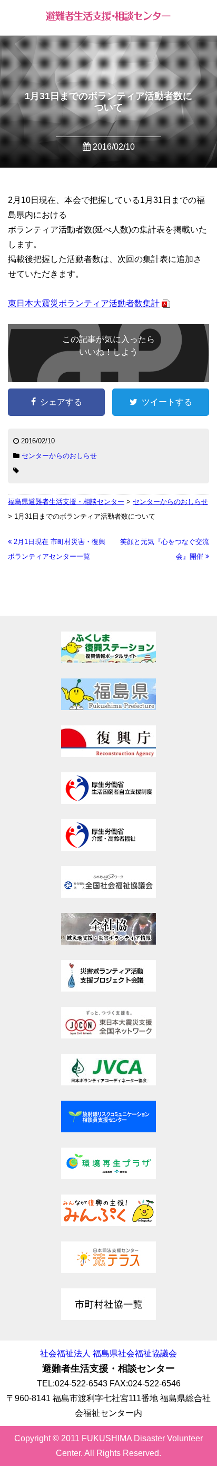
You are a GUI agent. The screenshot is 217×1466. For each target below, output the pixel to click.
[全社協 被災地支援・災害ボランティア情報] (108, 941)
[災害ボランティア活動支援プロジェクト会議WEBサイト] (108, 988)
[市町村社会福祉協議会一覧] (108, 1317)
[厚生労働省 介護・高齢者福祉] (108, 847)
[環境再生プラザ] (108, 1176)
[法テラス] (108, 1270)
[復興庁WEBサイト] (108, 754)
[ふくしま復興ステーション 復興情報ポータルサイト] (108, 660)
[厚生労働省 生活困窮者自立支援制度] (108, 801)
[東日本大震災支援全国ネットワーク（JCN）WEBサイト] (108, 1035)
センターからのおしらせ (59, 456)
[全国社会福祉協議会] (108, 894)
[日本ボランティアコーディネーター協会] (108, 1082)
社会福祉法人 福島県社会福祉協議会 (108, 1353)
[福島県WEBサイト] (108, 707)
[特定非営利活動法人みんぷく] (108, 1223)
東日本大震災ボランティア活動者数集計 (84, 303)
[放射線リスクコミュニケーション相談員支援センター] (108, 1129)
